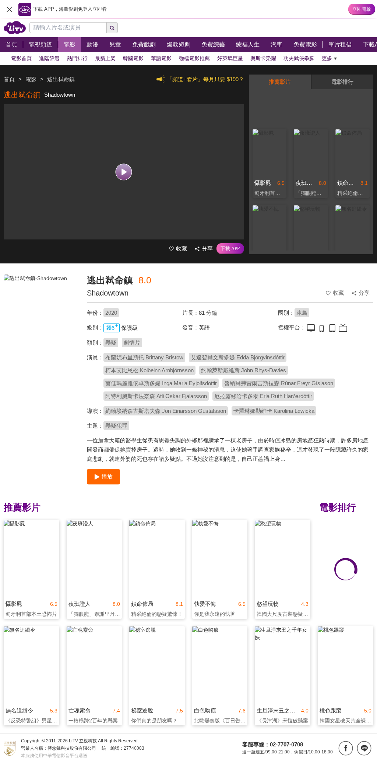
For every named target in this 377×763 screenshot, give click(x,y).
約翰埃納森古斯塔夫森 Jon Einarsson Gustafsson (165, 411)
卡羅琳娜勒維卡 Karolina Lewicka (273, 411)
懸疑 (110, 342)
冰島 (301, 313)
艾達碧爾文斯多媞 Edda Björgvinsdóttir (238, 357)
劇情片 (132, 342)
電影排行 (342, 82)
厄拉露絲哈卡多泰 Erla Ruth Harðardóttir (263, 396)
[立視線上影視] (15, 27)
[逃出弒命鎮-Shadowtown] (41, 327)
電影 (30, 79)
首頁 (9, 79)
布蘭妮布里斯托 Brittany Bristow (144, 357)
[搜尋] (112, 27)
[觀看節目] (124, 171)
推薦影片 (280, 82)
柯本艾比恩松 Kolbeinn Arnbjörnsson (149, 370)
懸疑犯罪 (116, 425)
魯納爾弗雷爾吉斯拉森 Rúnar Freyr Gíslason (278, 383)
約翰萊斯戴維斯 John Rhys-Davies (243, 370)
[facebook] (345, 748)
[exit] (9, 9)
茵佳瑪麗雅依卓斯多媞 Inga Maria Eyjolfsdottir (161, 383)
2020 (111, 313)
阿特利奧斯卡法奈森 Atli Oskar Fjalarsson (156, 396)
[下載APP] (230, 248)
